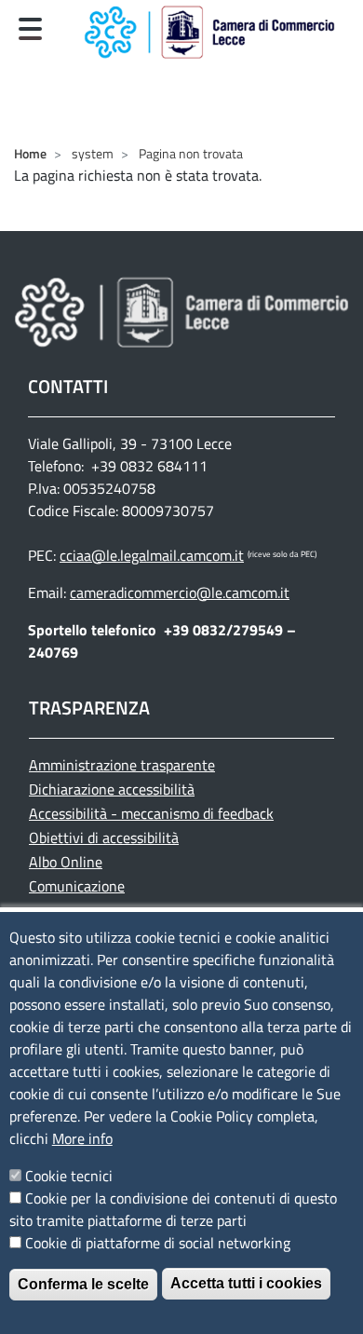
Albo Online (65, 862)
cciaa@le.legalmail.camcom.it (152, 555)
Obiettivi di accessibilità (104, 837)
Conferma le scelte (83, 1284)
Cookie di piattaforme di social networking (157, 1243)
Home (30, 153)
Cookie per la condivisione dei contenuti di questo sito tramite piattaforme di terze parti (173, 1209)
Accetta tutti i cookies (246, 1283)
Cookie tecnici (69, 1175)
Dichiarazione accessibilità (112, 789)
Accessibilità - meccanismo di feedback (151, 813)
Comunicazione (77, 886)
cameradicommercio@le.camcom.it (179, 592)
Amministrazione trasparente (122, 765)
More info (82, 1138)
